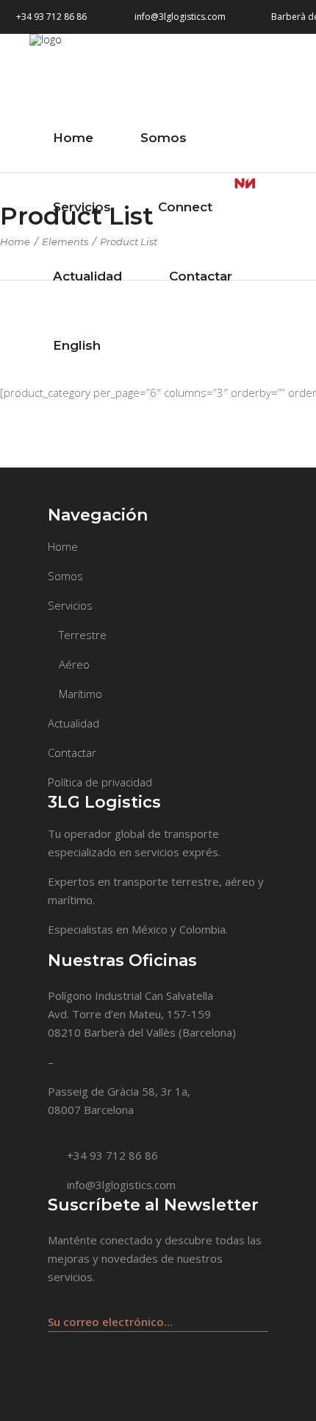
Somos (65, 575)
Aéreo (74, 664)
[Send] (260, 1314)
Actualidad (73, 723)
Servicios (70, 605)
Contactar (72, 752)
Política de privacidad (100, 782)
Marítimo (80, 693)
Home (15, 241)
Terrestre (83, 634)
